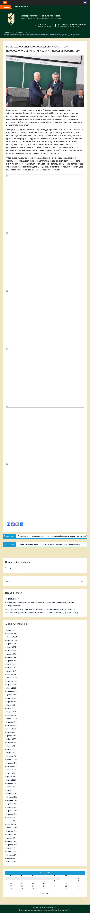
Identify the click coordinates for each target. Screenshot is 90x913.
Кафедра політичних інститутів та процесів (40, 16)
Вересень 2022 (11, 722)
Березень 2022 (11, 742)
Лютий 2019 (10, 848)
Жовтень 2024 (11, 637)
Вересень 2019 (11, 831)
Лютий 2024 (10, 664)
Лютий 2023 (10, 705)
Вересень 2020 (11, 804)
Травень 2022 (11, 736)
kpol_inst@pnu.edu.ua (44, 26)
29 (66, 888)
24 (11, 888)
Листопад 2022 (11, 715)
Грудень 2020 (11, 794)
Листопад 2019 (11, 824)
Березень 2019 (11, 845)
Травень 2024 (11, 654)
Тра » (47, 893)
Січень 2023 (10, 708)
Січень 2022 (10, 749)
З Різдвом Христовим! (14, 606)
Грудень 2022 (11, 712)
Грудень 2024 (11, 630)
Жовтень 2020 (11, 800)
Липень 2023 (11, 688)
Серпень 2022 (11, 725)
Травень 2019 (11, 838)
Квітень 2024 (11, 657)
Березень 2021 (11, 783)
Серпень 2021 (11, 766)
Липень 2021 (11, 770)
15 (66, 883)
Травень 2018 (11, 858)
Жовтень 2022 (11, 719)
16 (78, 883)
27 (44, 888)
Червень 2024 (11, 650)
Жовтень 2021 (11, 759)
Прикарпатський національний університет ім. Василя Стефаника (42, 910)
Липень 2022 (11, 729)
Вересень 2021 (11, 763)
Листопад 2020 (11, 797)
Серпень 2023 (11, 684)
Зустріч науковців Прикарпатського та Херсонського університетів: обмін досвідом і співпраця (40, 609)
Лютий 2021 (10, 787)
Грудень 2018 (11, 851)
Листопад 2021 (11, 756)
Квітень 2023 (11, 698)
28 (54, 888)
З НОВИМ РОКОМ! (19, 7)
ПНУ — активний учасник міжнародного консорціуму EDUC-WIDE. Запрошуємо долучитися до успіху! (42, 613)
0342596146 (42, 24)
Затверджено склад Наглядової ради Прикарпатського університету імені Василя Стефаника (40, 602)
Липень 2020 (11, 807)
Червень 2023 (11, 691)
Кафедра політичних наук (14, 568)
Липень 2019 (11, 834)
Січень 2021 (10, 790)
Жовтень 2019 (11, 828)
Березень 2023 (11, 702)
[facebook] (85, 7)
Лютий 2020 (10, 817)
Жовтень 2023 (11, 678)
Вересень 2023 (11, 681)
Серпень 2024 (11, 644)
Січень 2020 (10, 821)
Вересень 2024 (11, 640)
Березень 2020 (11, 814)
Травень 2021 (11, 776)
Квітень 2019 (11, 841)
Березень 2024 (11, 661)
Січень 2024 (10, 667)
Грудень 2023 (11, 671)
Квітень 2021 (11, 780)
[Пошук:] (40, 581)
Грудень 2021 (11, 753)
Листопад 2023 (11, 674)
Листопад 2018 (11, 855)
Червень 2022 (11, 732)
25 (22, 888)
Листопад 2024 (11, 633)
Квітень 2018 (11, 862)
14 (54, 883)
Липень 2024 (11, 647)
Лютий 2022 (10, 746)
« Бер (43, 893)
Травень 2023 (11, 695)
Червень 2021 (11, 773)
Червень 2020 (11, 811)
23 (78, 886)
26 (33, 888)
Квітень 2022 (11, 739)
